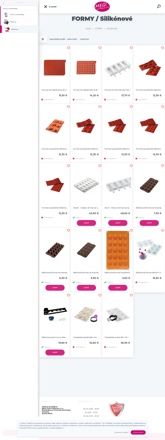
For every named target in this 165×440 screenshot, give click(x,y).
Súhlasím (138, 432)
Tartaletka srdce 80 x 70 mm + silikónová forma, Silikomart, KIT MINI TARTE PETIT (117, 337)
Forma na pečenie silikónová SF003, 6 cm (86, 149)
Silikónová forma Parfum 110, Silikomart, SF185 (149, 272)
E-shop (53, 7)
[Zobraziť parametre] (43, 39)
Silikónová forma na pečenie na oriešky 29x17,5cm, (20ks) (117, 272)
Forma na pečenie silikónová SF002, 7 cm (55, 149)
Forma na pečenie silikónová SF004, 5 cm (117, 149)
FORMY (20, 2)
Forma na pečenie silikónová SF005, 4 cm (149, 149)
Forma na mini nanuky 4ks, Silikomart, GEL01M (117, 90)
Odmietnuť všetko (121, 432)
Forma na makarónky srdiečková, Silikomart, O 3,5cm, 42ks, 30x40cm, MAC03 (86, 90)
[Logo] (102, 7)
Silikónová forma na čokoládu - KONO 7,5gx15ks (55, 272)
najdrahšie (84, 39)
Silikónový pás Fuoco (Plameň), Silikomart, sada (55, 337)
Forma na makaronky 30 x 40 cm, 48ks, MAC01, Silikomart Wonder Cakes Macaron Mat (55, 90)
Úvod (88, 28)
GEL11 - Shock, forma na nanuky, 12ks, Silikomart (117, 208)
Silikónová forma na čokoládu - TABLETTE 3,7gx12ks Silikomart (86, 272)
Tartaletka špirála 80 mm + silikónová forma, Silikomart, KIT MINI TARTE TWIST (86, 337)
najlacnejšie (72, 39)
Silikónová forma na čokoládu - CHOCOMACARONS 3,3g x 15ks (149, 208)
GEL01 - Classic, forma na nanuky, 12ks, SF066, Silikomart (86, 208)
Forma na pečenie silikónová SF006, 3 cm (55, 208)
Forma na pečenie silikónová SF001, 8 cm (149, 90)
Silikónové (112, 28)
